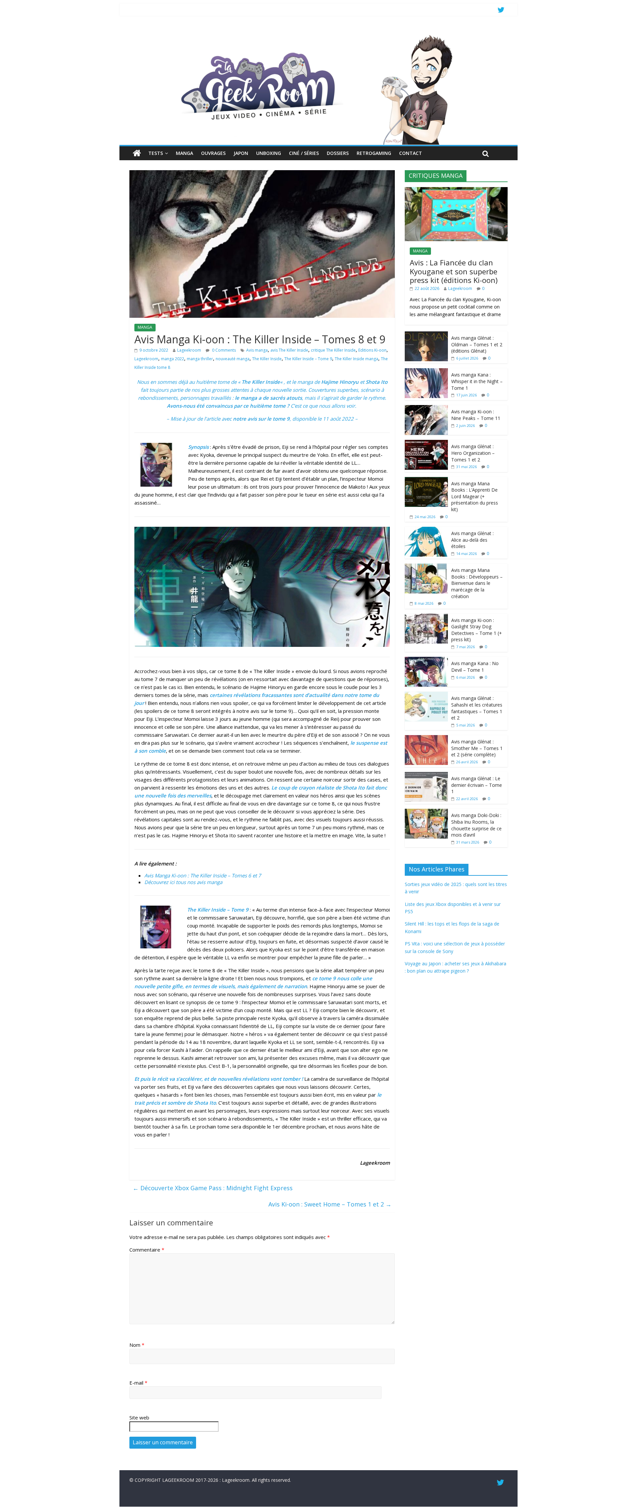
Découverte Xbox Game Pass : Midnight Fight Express (213, 1188)
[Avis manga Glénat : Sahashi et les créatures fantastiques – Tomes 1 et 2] (426, 695)
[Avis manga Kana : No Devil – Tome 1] (426, 660)
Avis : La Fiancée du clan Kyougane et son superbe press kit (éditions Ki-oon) (454, 271)
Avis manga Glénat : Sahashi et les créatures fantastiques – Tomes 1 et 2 (476, 708)
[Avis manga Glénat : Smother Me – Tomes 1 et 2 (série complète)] (426, 738)
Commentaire (146, 1249)
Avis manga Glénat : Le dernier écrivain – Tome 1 (476, 784)
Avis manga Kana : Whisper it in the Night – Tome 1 (477, 381)
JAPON (241, 153)
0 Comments (223, 350)
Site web (139, 1417)
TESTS (155, 153)
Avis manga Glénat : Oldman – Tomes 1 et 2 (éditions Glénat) (476, 344)
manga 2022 (172, 359)
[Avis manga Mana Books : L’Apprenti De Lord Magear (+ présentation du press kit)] (426, 480)
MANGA (184, 153)
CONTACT (410, 153)
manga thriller (200, 359)
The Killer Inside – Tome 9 (308, 359)
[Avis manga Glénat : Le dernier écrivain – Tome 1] (426, 775)
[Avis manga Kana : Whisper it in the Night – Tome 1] (426, 372)
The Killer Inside (267, 359)
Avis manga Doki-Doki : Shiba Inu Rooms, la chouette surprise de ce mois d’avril (476, 825)
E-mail (138, 1382)
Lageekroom (189, 350)
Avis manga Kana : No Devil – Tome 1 (475, 666)
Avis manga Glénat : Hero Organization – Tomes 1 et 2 (473, 452)
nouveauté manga (232, 359)
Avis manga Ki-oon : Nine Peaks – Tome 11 (475, 414)
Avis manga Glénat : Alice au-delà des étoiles (472, 539)
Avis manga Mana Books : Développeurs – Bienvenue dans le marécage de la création (477, 583)
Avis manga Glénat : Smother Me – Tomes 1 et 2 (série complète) (477, 748)
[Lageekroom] (318, 34)
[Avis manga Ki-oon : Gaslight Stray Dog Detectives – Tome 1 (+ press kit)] (426, 617)
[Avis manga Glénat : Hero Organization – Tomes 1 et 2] (426, 443)
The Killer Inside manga (356, 359)
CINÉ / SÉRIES (304, 153)
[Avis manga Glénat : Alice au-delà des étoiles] (426, 530)
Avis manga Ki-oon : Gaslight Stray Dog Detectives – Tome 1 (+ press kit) (476, 630)
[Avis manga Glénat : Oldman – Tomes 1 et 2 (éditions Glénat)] (426, 335)
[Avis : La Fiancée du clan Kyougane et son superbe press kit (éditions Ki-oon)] (456, 190)
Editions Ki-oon (372, 350)
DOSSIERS (338, 153)
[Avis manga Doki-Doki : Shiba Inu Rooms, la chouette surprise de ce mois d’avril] (426, 812)
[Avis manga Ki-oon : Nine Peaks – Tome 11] (426, 408)
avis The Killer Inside (289, 350)
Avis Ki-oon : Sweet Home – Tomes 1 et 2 (329, 1204)
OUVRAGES (213, 153)
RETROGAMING (374, 153)
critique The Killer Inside (333, 350)
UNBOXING (268, 153)
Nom (136, 1344)
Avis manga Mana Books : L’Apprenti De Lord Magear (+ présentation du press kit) (474, 496)
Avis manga (257, 350)
